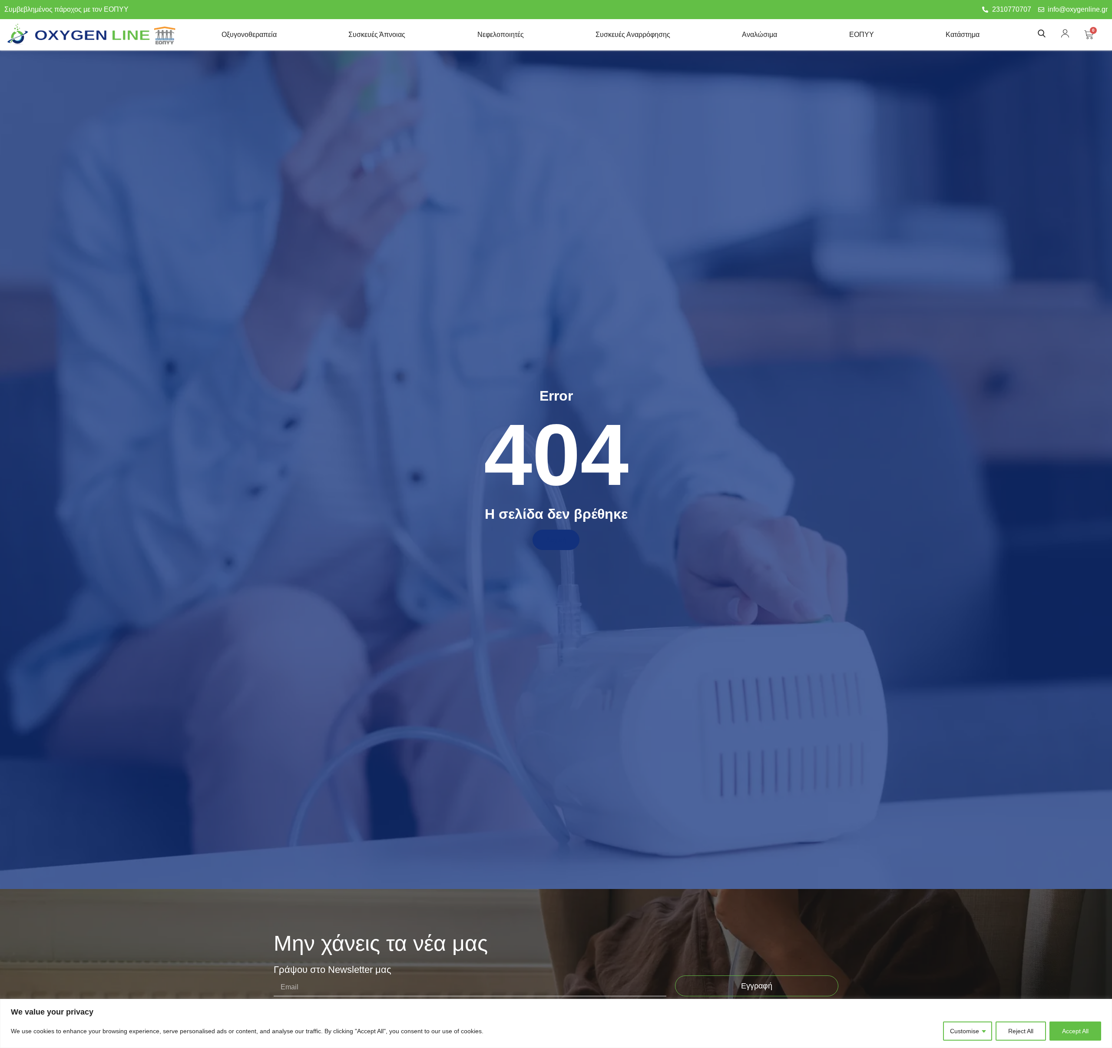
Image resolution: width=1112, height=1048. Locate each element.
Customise (964, 1031)
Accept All (1075, 1031)
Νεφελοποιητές (500, 34)
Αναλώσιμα (759, 34)
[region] (556, 1023)
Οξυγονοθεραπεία (249, 34)
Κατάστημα (963, 34)
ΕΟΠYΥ (861, 34)
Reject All (1020, 1031)
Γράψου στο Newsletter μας (332, 970)
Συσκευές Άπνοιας (376, 34)
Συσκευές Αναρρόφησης (633, 34)
